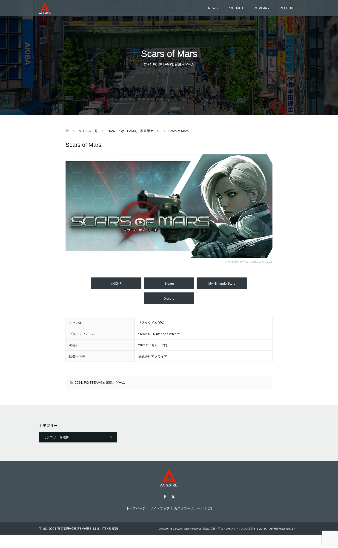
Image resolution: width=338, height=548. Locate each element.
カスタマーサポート (188, 508)
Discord (169, 298)
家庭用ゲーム (184, 64)
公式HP (116, 283)
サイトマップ (159, 508)
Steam (169, 283)
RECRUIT (287, 8)
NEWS (213, 8)
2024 (147, 64)
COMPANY (261, 8)
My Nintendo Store (221, 283)
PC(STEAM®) (163, 64)
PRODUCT (235, 8)
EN (210, 508)
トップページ (136, 508)
